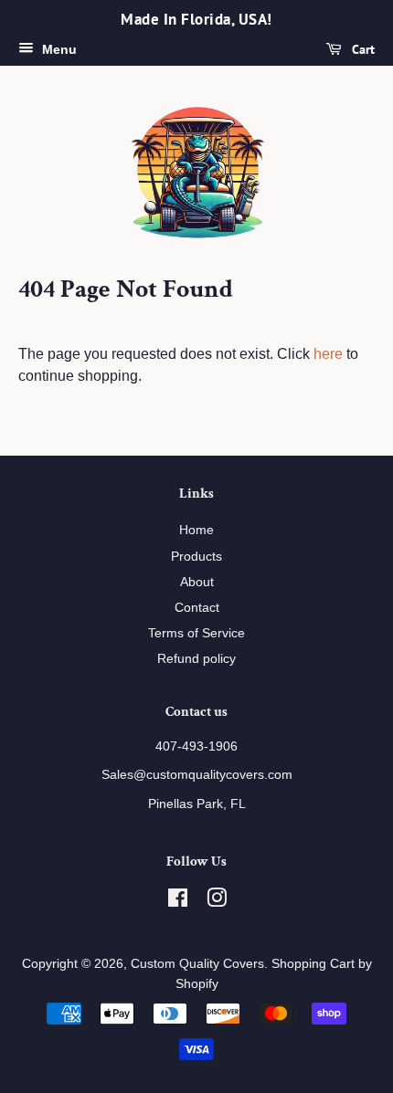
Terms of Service (196, 632)
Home (196, 529)
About (197, 581)
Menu (57, 49)
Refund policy (196, 658)
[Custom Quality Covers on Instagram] (217, 901)
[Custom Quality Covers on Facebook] (177, 901)
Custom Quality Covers (197, 963)
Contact (197, 607)
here (328, 354)
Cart (361, 49)
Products (196, 556)
